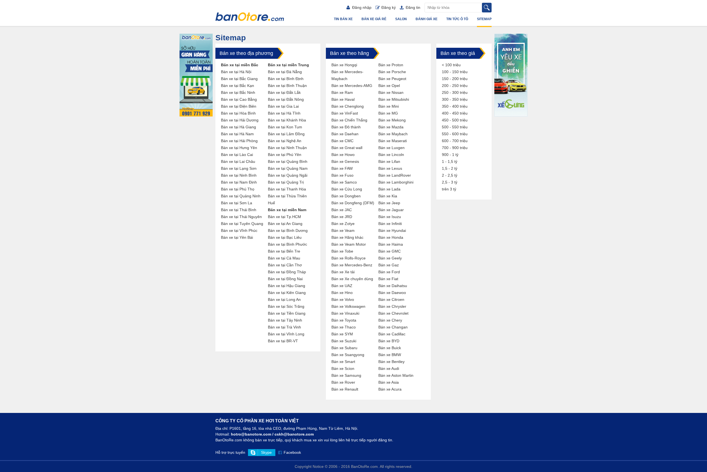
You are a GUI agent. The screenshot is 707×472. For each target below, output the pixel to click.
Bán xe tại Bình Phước (287, 244)
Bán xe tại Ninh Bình (239, 175)
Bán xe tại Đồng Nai (285, 279)
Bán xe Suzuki (343, 341)
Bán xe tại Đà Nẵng (285, 72)
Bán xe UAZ (341, 285)
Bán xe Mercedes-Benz (351, 265)
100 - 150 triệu (455, 72)
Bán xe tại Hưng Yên (239, 147)
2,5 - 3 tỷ (449, 182)
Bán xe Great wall (346, 147)
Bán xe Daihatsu (392, 285)
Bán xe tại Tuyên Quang (242, 223)
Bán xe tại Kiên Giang (287, 292)
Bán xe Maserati (392, 141)
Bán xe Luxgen (391, 147)
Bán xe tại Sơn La (236, 203)
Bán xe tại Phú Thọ (237, 189)
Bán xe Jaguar (391, 210)
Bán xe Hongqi (344, 65)
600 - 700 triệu (455, 141)
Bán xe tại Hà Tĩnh (284, 113)
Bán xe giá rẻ (374, 19)
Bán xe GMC (389, 251)
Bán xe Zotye (343, 223)
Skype (266, 452)
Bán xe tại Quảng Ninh (240, 196)
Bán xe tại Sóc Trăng (286, 306)
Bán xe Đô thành (346, 127)
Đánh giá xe (426, 19)
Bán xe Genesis (345, 161)
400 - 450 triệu (455, 113)
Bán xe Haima (390, 244)
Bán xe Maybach (393, 134)
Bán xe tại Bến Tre (284, 251)
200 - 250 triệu (455, 85)
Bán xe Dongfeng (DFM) (352, 203)
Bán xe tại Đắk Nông (286, 99)
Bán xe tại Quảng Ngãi (287, 175)
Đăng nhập (361, 7)
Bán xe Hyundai (392, 230)
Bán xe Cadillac (391, 334)
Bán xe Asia (388, 382)
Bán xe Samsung (346, 375)
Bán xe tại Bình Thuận (287, 85)
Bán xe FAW (342, 168)
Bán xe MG (388, 113)
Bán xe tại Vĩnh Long (286, 334)
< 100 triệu (451, 65)
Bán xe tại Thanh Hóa (287, 189)
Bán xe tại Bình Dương (288, 230)
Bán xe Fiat (388, 279)
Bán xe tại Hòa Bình (238, 113)
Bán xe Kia (387, 196)
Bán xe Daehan (344, 134)
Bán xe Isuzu (389, 216)
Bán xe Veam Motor (348, 244)
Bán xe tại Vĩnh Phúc (239, 230)
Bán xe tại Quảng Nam (288, 168)
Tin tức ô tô (457, 19)
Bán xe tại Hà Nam (237, 134)
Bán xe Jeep (389, 203)
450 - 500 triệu (455, 120)
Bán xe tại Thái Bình (238, 210)
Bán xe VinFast (344, 113)
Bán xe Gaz (388, 265)
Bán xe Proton (390, 65)
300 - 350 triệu (455, 99)
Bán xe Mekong (392, 120)
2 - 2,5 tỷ (449, 175)
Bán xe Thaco (343, 327)
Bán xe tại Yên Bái (237, 237)
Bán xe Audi (388, 368)
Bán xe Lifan (389, 161)
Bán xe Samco (344, 182)
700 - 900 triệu (455, 147)
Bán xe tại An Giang (285, 223)
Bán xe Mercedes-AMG (351, 85)
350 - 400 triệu (455, 106)
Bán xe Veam (343, 230)
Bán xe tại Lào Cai (237, 154)
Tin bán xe (343, 19)
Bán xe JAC (341, 210)
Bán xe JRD (341, 216)
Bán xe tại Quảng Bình (287, 161)
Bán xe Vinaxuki (345, 313)
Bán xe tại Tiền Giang (286, 313)
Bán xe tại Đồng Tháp (287, 272)
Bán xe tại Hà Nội (236, 72)
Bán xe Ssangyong (347, 354)
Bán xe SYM (342, 334)
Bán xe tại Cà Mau (284, 258)
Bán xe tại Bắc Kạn (237, 85)
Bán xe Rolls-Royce (348, 258)
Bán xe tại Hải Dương (239, 120)
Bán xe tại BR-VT (283, 341)
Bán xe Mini (388, 106)
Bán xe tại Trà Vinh (284, 327)
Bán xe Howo (343, 154)
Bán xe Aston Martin (395, 375)
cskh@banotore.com (294, 434)
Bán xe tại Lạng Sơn (239, 168)
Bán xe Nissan (390, 92)
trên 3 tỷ (449, 189)
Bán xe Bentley (391, 361)
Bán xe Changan (393, 327)
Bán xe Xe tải (343, 272)
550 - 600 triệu (455, 134)
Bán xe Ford (389, 272)
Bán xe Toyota (343, 320)
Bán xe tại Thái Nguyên (241, 216)
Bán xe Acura (390, 389)
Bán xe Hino (342, 292)
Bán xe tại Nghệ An (284, 141)
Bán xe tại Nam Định (239, 182)
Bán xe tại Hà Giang (238, 127)
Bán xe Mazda (390, 127)
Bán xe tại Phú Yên (284, 154)
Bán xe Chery (390, 320)
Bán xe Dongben (346, 196)
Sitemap (484, 19)
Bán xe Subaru (344, 348)
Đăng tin (413, 7)
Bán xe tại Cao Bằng (239, 99)
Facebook (292, 452)
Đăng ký (388, 7)
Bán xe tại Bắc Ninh (238, 92)
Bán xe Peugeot (392, 78)
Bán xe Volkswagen (348, 306)
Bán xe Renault (344, 389)
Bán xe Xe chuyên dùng (352, 279)
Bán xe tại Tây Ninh (285, 320)
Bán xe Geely (390, 258)
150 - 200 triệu (455, 78)
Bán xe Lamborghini (395, 182)
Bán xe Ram (342, 92)
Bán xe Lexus (390, 168)
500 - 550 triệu (455, 127)
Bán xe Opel (389, 85)
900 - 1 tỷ (450, 154)
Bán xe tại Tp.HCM (284, 216)
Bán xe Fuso (342, 175)
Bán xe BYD (388, 341)
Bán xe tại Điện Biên (238, 106)
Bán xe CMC (342, 141)
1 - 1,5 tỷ (449, 161)
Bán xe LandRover (394, 175)
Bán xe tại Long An (284, 299)
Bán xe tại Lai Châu (238, 161)
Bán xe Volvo (342, 299)
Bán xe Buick (389, 348)
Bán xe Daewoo (392, 292)
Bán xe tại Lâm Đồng (286, 134)
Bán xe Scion (342, 368)
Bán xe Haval (343, 99)
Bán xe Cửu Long (346, 189)
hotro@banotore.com (251, 434)
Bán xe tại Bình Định (286, 78)
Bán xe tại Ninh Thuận (287, 147)
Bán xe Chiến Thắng (349, 120)
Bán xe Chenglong (347, 106)
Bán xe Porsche (392, 72)
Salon (401, 19)
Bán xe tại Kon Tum (285, 127)
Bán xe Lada (389, 189)
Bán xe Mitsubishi (393, 99)
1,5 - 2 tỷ (449, 168)
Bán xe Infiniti (390, 223)
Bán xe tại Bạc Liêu (285, 237)
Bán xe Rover (343, 382)
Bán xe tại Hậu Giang (286, 285)
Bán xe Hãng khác (347, 237)
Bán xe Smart (343, 361)
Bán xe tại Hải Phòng (239, 141)
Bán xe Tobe (342, 251)
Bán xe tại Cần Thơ (285, 265)
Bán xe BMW (389, 354)
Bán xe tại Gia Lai (283, 106)
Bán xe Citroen (391, 299)
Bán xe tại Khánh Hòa (287, 120)
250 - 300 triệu (455, 92)
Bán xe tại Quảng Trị (286, 182)
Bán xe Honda (390, 237)
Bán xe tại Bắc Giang (239, 78)
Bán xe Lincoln (391, 154)
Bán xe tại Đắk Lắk (284, 92)
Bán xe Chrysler (392, 306)
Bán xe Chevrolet (393, 313)
